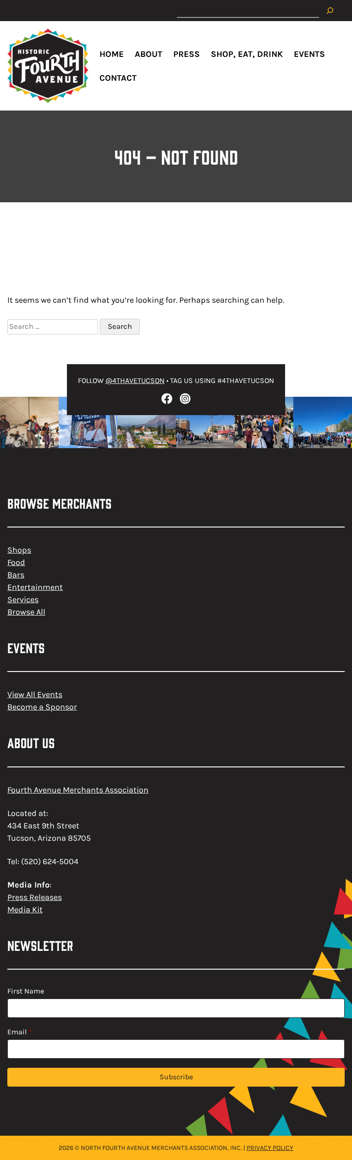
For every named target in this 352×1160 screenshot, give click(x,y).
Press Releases (34, 897)
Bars (15, 575)
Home (111, 54)
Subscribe (176, 1076)
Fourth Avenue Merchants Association (77, 790)
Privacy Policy (270, 1148)
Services (22, 599)
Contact (118, 78)
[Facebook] (167, 398)
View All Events (34, 694)
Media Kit (25, 910)
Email (19, 1031)
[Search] (330, 10)
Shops (19, 550)
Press (186, 54)
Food (16, 562)
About (148, 54)
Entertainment (35, 587)
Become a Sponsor (42, 707)
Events (309, 54)
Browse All (26, 612)
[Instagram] (185, 398)
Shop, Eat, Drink (247, 54)
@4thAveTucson (135, 380)
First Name (25, 991)
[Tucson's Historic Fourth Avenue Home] (47, 65)
